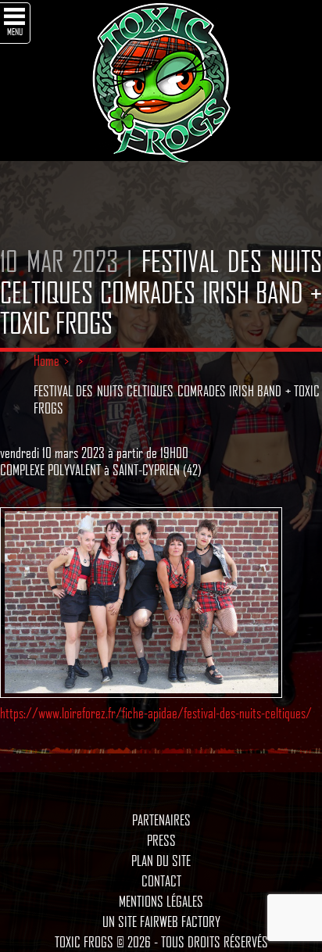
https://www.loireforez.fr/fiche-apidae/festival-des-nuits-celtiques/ (156, 712)
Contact (161, 880)
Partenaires (161, 820)
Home (46, 360)
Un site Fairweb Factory (161, 921)
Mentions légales (161, 901)
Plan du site (161, 860)
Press (161, 840)
